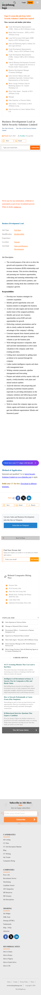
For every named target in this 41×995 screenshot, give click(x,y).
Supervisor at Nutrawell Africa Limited (17, 636)
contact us (17, 207)
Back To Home (20, 538)
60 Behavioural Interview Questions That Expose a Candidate (18, 714)
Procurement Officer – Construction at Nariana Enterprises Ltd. (19, 631)
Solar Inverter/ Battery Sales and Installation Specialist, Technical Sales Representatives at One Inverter (21, 78)
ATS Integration (8, 889)
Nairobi (17, 242)
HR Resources (7, 892)
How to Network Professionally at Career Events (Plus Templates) (18, 698)
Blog (4, 850)
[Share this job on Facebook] (18, 498)
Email (20, 141)
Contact (15, 982)
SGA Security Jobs (15, 588)
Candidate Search (8, 885)
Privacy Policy (24, 982)
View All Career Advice (21, 730)
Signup (30, 2)
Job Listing (6, 840)
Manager (11, 97)
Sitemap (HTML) (9, 920)
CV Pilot (6, 843)
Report (33, 505)
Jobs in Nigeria (8, 959)
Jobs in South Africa (9, 962)
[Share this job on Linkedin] (29, 498)
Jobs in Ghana (7, 952)
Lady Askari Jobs (14, 600)
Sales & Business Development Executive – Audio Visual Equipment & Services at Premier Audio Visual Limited (22, 65)
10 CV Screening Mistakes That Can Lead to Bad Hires (19, 666)
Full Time (17, 230)
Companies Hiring (9, 861)
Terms (32, 982)
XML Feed (6, 917)
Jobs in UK (6, 966)
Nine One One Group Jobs (17, 591)
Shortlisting (7, 882)
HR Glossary (7, 896)
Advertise (6, 931)
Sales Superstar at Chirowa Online (20, 100)
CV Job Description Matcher (12, 847)
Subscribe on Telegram (20, 525)
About (8, 982)
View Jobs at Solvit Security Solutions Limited (19, 129)
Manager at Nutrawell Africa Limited (16, 626)
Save (7, 141)
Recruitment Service (9, 878)
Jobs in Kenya (7, 955)
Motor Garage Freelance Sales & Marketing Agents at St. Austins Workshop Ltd (19, 86)
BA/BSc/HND (19, 234)
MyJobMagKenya (21, 989)
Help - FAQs (7, 928)
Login (24, 2)
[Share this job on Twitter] (23, 498)
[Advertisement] (20, 175)
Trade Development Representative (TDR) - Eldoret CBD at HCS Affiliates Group (21, 57)
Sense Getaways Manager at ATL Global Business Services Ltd (20, 644)
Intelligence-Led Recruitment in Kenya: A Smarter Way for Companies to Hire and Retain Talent (18, 681)
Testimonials (7, 924)
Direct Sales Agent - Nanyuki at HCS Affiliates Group (21, 640)
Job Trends (6, 857)
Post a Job (6, 875)
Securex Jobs (13, 585)
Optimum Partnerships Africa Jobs (20, 603)
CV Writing (7, 854)
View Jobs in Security (7, 128)
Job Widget (6, 913)
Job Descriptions (8, 899)
